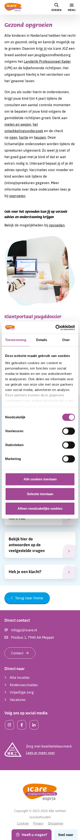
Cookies (23, 823)
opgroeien (17, 196)
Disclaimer (55, 823)
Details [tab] (41, 340)
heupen (40, 137)
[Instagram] (9, 725)
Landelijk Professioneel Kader (47, 61)
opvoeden (57, 225)
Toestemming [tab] (15, 340)
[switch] (68, 431)
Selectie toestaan (40, 494)
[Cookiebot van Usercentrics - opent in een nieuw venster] (56, 328)
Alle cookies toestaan (40, 479)
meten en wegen (17, 124)
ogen (13, 137)
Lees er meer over (40, 753)
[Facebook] (22, 725)
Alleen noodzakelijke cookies (40, 508)
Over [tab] (66, 340)
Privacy (38, 823)
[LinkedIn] (34, 725)
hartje (23, 137)
